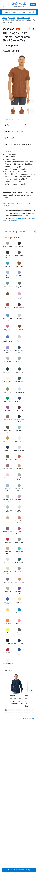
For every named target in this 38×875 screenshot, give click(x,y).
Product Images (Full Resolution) (18, 144)
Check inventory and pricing (19, 870)
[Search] (34, 12)
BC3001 (5, 197)
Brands (12, 18)
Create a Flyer (12, 138)
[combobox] (27, 231)
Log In (33, 4)
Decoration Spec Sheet (15, 131)
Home (4, 18)
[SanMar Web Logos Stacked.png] (19, 4)
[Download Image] (32, 101)
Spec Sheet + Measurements (16, 125)
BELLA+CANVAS (23, 18)
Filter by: (15, 232)
